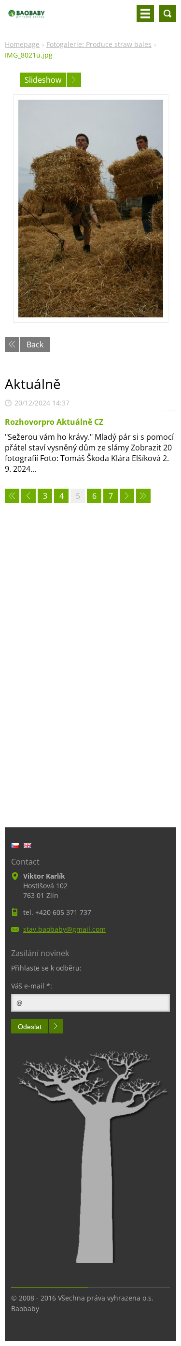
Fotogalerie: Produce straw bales (99, 44)
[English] (27, 845)
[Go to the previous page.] (28, 496)
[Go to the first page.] (12, 496)
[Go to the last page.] (143, 496)
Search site (167, 13)
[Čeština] (15, 845)
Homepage (22, 44)
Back (35, 344)
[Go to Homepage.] (26, 17)
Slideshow (43, 80)
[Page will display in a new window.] (90, 208)
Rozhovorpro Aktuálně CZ (54, 422)
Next (74, 80)
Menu (145, 13)
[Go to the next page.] (127, 496)
